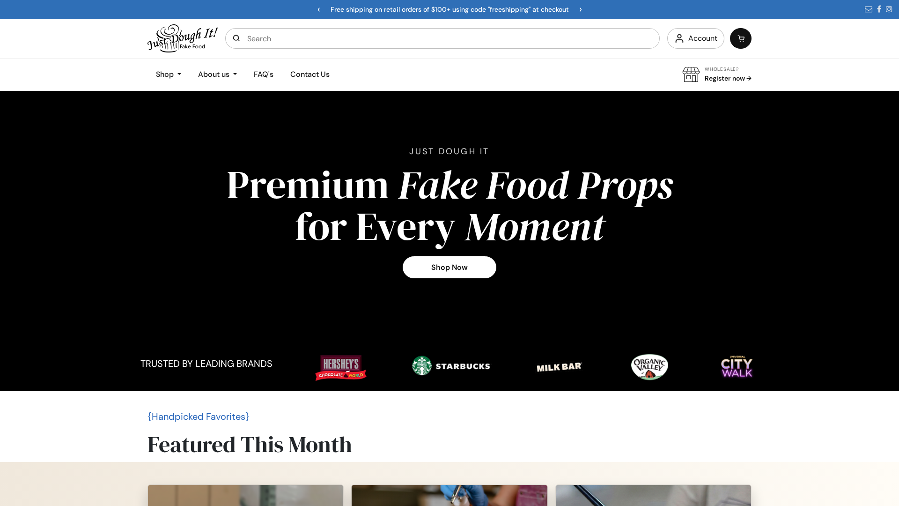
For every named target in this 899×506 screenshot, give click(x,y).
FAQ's (263, 74)
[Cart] (741, 38)
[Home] (182, 38)
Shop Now (449, 267)
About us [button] (214, 74)
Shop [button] (166, 74)
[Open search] (236, 38)
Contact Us (310, 74)
